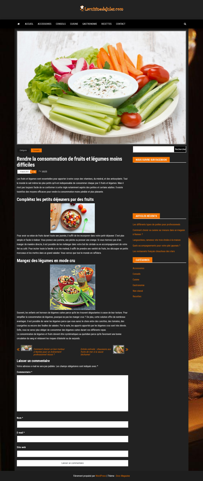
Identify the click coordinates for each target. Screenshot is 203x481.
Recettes (106, 23)
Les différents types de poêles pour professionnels (156, 224)
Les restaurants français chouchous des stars (154, 251)
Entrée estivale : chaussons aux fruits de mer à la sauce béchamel (96, 352)
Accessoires (44, 23)
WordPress (101, 475)
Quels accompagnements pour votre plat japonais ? (156, 245)
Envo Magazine (123, 475)
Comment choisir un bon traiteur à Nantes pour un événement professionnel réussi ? (48, 352)
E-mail (21, 432)
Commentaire (24, 372)
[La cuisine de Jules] (19, 24)
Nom (20, 418)
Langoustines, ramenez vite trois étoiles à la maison (157, 240)
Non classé (138, 290)
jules (44, 171)
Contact (120, 23)
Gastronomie (89, 23)
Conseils (61, 23)
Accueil (29, 23)
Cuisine (74, 23)
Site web (21, 447)
